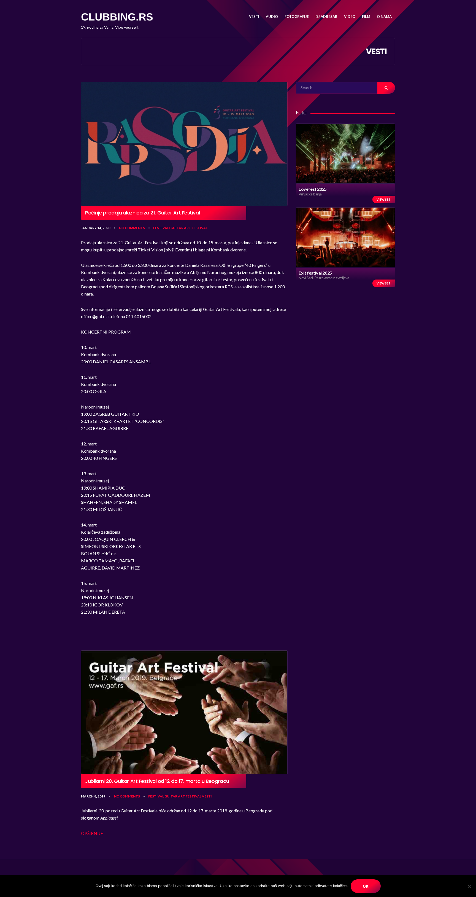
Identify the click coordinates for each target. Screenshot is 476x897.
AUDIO (272, 16)
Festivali (161, 228)
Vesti (207, 796)
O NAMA (384, 16)
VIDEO (349, 16)
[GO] (386, 88)
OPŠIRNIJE (92, 833)
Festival (156, 796)
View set (384, 199)
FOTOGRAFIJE (297, 16)
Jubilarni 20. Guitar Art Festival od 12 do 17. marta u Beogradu (157, 781)
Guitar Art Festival (189, 228)
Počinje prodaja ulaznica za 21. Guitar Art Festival (142, 213)
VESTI (254, 16)
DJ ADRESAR (326, 16)
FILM (366, 16)
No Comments (132, 228)
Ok (366, 886)
